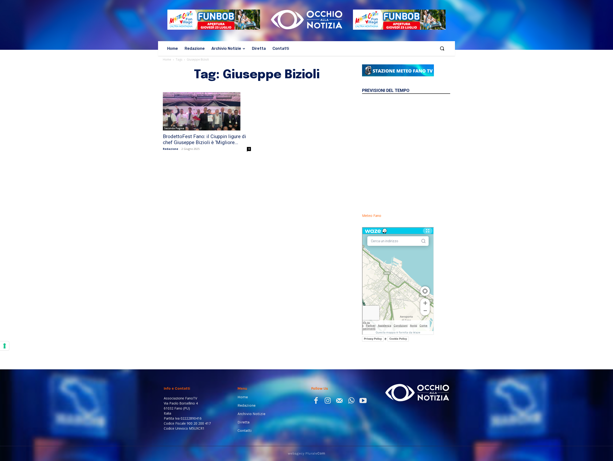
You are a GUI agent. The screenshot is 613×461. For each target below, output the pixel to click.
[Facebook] (316, 401)
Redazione (170, 149)
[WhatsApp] (351, 401)
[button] (442, 48)
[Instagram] (327, 401)
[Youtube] (363, 401)
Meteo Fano (371, 215)
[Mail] (339, 401)
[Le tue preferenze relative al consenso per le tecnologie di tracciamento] (4, 345)
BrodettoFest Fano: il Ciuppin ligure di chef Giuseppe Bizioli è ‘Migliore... (204, 139)
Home (167, 59)
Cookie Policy (398, 338)
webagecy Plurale (306, 453)
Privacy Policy (373, 338)
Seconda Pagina (174, 128)
